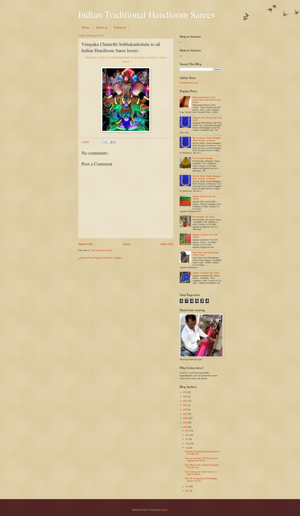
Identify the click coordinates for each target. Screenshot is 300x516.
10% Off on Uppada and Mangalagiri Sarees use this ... (201, 479)
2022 (185, 401)
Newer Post (85, 244)
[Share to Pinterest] (114, 142)
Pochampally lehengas (202, 158)
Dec (187, 430)
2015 (185, 422)
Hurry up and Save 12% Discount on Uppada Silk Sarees (201, 459)
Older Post (166, 244)
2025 (185, 392)
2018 (185, 409)
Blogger (164, 510)
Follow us (120, 27)
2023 (185, 396)
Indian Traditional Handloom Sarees (146, 14)
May (187, 491)
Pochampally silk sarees (203, 217)
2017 (185, 414)
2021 (185, 405)
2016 (185, 418)
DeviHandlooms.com (189, 83)
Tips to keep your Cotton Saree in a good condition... (201, 473)
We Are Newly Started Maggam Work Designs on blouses (206, 139)
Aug (187, 448)
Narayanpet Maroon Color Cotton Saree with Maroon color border (206, 99)
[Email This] (102, 142)
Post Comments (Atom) (101, 250)
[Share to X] (108, 142)
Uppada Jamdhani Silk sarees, (206, 273)
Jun (187, 486)
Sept (187, 443)
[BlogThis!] (105, 142)
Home (86, 27)
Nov (187, 435)
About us (101, 27)
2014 (185, 427)
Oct (187, 439)
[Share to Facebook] (111, 142)
